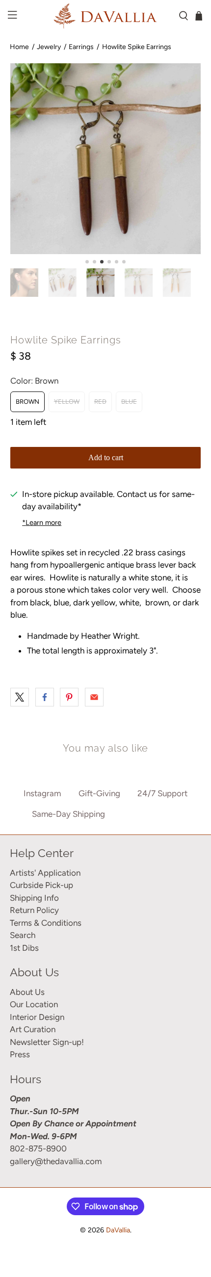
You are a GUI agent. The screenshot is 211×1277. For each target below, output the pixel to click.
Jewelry (49, 47)
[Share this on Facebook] (44, 697)
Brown (27, 401)
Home (19, 47)
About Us (27, 992)
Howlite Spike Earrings (136, 47)
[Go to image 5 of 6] (116, 261)
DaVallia (118, 1230)
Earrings (81, 47)
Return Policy (34, 910)
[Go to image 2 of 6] (94, 261)
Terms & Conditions (45, 923)
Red (100, 401)
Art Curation (32, 1029)
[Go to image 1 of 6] (87, 261)
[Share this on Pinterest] (69, 697)
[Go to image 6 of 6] (124, 261)
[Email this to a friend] (94, 697)
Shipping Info (34, 898)
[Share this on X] (19, 697)
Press (20, 1054)
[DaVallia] (105, 15)
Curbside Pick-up (41, 885)
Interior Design (37, 1017)
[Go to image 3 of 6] (102, 261)
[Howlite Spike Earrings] (105, 158)
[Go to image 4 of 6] (109, 261)
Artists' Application (45, 873)
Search (22, 935)
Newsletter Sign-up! (47, 1042)
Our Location (34, 1004)
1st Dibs (24, 948)
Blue (129, 401)
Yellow (66, 401)
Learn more (41, 522)
